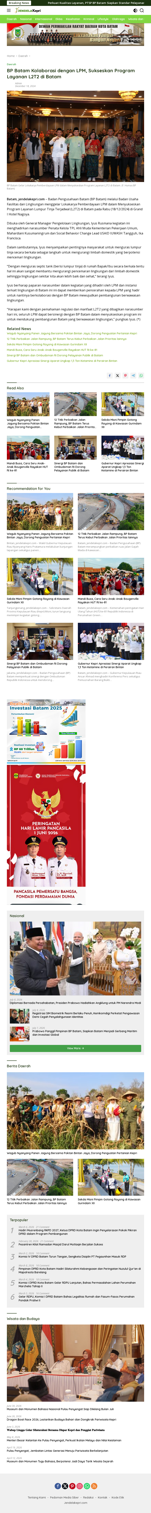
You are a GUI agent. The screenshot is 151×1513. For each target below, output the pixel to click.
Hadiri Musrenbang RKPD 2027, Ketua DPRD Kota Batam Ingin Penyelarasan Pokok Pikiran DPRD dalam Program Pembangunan (78, 1232)
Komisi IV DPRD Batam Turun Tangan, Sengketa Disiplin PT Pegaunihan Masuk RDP (72, 1256)
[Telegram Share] (133, 376)
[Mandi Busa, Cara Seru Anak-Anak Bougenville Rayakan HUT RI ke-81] (28, 447)
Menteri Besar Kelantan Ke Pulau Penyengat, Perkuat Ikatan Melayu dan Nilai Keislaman (64, 1440)
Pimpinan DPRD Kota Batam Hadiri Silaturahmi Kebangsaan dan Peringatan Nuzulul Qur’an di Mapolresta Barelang (80, 1270)
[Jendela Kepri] (27, 10)
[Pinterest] (72, 1486)
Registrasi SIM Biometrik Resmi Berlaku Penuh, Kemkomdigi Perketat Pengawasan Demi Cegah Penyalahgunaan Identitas (86, 1015)
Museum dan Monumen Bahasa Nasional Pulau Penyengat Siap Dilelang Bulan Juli (60, 1409)
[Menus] (9, 10)
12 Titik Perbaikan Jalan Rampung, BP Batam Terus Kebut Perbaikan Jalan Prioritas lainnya (66, 339)
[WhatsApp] (87, 1486)
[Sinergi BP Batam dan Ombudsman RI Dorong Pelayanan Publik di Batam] (75, 447)
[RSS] (94, 1486)
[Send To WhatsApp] (141, 376)
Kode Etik (118, 1497)
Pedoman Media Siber (64, 1497)
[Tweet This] (118, 376)
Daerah (11, 64)
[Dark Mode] (135, 10)
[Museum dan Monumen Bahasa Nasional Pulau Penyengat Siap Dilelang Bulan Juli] (75, 1363)
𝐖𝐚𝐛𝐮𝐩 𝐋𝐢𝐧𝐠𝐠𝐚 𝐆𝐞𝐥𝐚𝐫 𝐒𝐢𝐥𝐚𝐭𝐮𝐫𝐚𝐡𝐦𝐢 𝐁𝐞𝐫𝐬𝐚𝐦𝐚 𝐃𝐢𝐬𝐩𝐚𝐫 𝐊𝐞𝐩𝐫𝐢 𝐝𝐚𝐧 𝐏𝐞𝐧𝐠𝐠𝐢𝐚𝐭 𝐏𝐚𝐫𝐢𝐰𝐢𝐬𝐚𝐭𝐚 (56, 1430)
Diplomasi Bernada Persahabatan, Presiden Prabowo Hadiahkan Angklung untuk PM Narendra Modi (75, 1003)
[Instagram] (79, 1486)
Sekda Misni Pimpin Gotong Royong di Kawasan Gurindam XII (47, 344)
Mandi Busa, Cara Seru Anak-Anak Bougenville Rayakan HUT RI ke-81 (52, 350)
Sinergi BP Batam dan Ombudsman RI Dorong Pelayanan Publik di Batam (55, 355)
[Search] (142, 10)
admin (18, 83)
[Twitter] (65, 1486)
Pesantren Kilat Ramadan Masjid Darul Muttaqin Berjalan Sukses (61, 1244)
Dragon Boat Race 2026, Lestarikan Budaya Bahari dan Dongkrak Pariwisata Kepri (61, 1419)
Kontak (102, 1497)
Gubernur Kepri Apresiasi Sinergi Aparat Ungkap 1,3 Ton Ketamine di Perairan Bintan (62, 361)
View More (74, 1048)
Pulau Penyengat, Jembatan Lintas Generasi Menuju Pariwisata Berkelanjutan (57, 1451)
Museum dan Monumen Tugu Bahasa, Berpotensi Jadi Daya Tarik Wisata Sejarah (60, 1461)
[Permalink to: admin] (10, 84)
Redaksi (88, 1497)
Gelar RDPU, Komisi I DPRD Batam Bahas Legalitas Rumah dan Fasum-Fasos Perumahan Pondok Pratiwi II (76, 1298)
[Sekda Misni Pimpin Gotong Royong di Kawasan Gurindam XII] (122, 404)
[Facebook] (58, 1486)
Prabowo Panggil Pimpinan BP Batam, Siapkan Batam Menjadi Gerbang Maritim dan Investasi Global (84, 1032)
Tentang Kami (37, 1497)
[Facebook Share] (110, 376)
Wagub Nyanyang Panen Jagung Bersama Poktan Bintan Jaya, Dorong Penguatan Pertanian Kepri (72, 333)
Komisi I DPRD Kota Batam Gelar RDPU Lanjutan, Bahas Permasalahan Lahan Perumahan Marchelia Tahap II (77, 1284)
